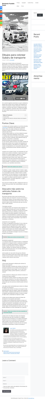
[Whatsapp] (1, 23)
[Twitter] (1, 9)
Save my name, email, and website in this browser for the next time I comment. (15, 387)
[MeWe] (1, 18)
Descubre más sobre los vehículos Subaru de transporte (15, 118)
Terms (22, 6)
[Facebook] (1, 7)
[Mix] (1, 20)
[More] (1, 25)
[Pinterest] (1, 16)
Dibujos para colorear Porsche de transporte (11, 352)
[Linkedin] (1, 14)
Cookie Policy (30, 2)
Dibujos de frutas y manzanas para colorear (11, 353)
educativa (5, 127)
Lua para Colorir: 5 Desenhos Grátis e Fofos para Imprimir (38, 45)
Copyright (24, 2)
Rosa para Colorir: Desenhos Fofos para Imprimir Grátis (38, 61)
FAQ (4, 119)
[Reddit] (1, 12)
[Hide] (0, 27)
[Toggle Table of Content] (25, 115)
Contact (36, 2)
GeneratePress (31, 398)
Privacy (18, 2)
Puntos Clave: (6, 116)
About (18, 6)
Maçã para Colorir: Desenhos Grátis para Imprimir (38, 56)
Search (35, 12)
